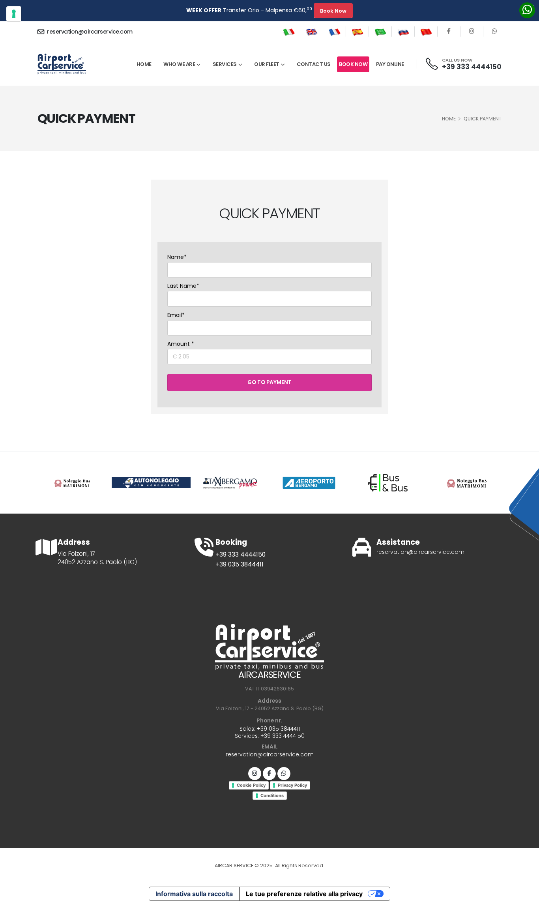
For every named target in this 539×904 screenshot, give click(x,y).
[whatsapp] (494, 31)
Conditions (272, 795)
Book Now (333, 11)
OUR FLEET (266, 64)
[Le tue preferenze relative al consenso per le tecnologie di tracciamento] (13, 13)
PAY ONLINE (390, 64)
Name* (177, 257)
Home (144, 64)
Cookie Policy (251, 785)
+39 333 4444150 (472, 67)
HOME (449, 118)
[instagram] (471, 31)
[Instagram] (254, 773)
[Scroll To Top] (525, 895)
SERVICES (225, 64)
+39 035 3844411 (239, 564)
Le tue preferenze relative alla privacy (304, 894)
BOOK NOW (353, 64)
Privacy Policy (292, 785)
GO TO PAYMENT (269, 382)
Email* (176, 315)
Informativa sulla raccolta (194, 894)
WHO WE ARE (179, 64)
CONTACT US (314, 64)
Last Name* (183, 286)
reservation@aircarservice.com (89, 32)
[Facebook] (448, 31)
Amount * (180, 344)
